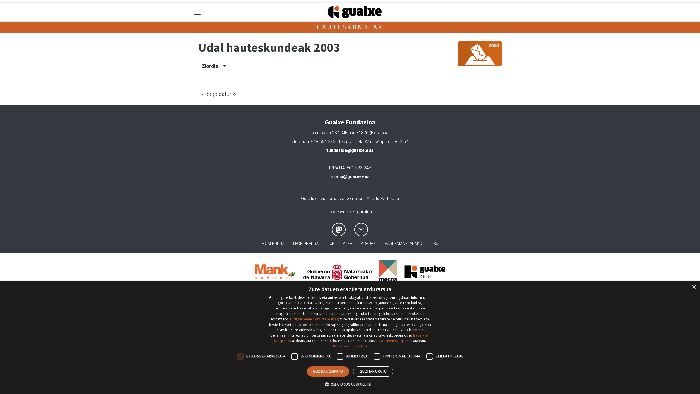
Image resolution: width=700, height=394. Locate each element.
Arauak (368, 243)
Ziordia (212, 66)
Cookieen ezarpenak (395, 340)
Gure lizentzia (313, 198)
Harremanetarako (403, 243)
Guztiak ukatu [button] (373, 371)
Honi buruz (273, 243)
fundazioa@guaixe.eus (350, 150)
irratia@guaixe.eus (350, 176)
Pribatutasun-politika (350, 346)
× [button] (694, 287)
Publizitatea (339, 243)
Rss (434, 243)
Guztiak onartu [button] (328, 371)
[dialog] (350, 337)
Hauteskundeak (350, 27)
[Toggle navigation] (197, 12)
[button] (350, 384)
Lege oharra (306, 243)
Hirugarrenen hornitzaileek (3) (314, 319)
